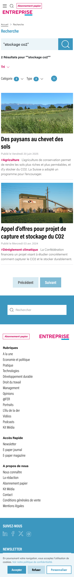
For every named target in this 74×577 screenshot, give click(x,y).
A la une (8, 353)
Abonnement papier (29, 5)
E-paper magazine (14, 455)
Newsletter (9, 443)
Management (11, 387)
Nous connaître (12, 472)
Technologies (11, 370)
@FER (6, 398)
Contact (7, 494)
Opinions (8, 393)
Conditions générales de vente (21, 500)
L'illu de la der (11, 410)
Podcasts (8, 421)
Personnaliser (59, 569)
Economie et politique (16, 359)
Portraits (8, 404)
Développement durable (18, 376)
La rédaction (10, 477)
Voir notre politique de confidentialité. (32, 562)
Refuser (36, 569)
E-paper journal (12, 449)
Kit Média (8, 427)
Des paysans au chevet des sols (32, 142)
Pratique (8, 365)
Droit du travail (12, 382)
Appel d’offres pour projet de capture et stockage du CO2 (33, 232)
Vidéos (7, 416)
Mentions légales (13, 505)
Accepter (17, 569)
